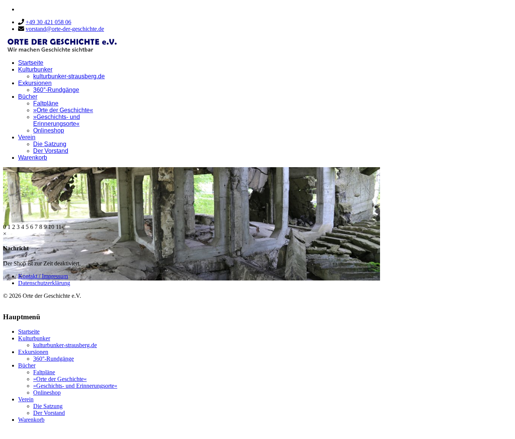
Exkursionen (35, 83)
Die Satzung (49, 144)
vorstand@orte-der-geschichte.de (65, 29)
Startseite (30, 62)
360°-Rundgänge (56, 90)
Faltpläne (45, 103)
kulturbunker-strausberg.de (69, 76)
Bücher (27, 96)
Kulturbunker (35, 69)
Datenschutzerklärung (44, 283)
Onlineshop (48, 130)
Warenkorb (32, 157)
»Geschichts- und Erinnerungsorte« (56, 120)
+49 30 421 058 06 (48, 22)
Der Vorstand (50, 151)
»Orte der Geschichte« (63, 110)
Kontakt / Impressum (43, 276)
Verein (26, 137)
